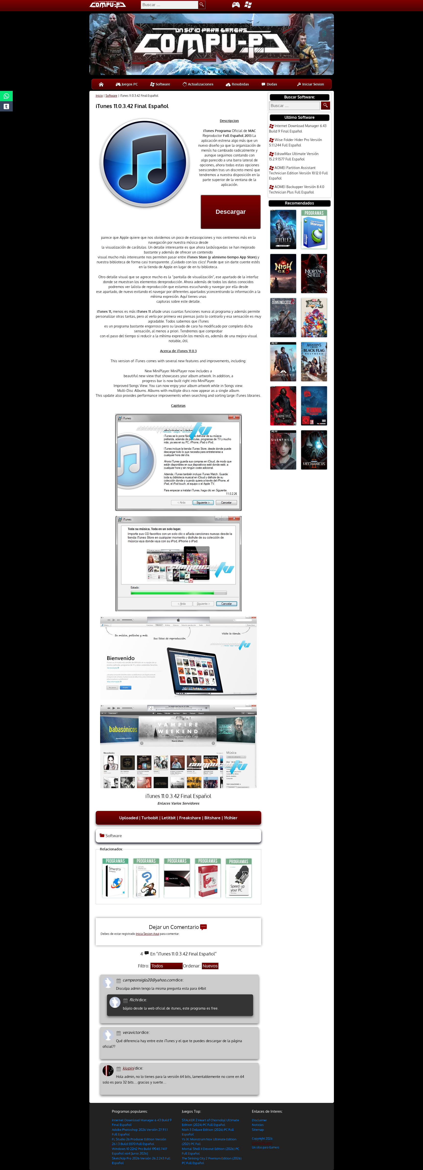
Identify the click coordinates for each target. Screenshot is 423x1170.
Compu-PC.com (262, 1143)
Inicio (99, 95)
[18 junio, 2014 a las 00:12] (126, 1000)
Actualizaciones (200, 84)
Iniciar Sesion (312, 84)
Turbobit (149, 817)
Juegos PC (129, 84)
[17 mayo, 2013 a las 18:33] (119, 1068)
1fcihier (230, 817)
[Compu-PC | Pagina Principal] (101, 84)
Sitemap (258, 1130)
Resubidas (240, 84)
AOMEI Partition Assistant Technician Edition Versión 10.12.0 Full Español (298, 173)
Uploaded (128, 817)
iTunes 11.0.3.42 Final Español (132, 105)
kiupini (128, 1068)
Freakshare (190, 817)
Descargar (231, 211)
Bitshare (212, 817)
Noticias (258, 1125)
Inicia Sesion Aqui (147, 934)
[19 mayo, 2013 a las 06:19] (119, 1033)
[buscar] (201, 5)
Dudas (271, 84)
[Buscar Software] (325, 105)
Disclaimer (259, 1120)
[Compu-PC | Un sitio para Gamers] (211, 44)
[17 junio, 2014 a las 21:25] (119, 980)
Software (162, 84)
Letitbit (169, 817)
